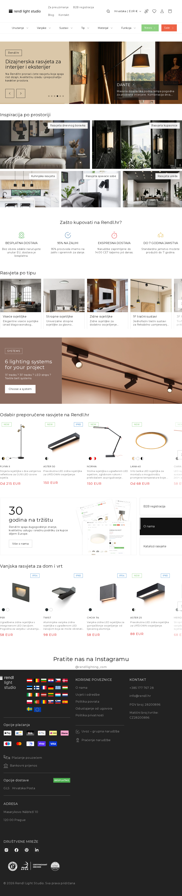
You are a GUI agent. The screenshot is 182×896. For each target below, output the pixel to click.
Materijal (103, 28)
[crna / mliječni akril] (46, 458)
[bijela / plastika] (138, 458)
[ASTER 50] (64, 441)
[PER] (20, 592)
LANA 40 (135, 466)
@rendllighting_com (91, 667)
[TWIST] (64, 592)
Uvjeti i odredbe (88, 694)
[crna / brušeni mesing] (3, 458)
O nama (81, 687)
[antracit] (3, 609)
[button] (108, 11)
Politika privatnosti (90, 715)
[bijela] (7, 458)
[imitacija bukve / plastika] (133, 458)
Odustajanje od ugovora (94, 708)
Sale (167, 27)
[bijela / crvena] (94, 458)
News (148, 27)
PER (2, 617)
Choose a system (20, 389)
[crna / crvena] (90, 458)
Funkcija (126, 28)
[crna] (177, 458)
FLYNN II (5, 466)
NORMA (92, 466)
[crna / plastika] (142, 458)
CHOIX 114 (93, 617)
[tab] (49, 96)
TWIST (47, 617)
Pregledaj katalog (24, 543)
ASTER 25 (136, 617)
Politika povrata (87, 701)
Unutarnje (18, 28)
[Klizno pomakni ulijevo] (9, 93)
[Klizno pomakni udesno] (20, 93)
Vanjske (41, 28)
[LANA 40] (151, 441)
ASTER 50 (49, 466)
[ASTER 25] (151, 592)
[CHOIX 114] (107, 592)
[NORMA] (107, 441)
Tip (83, 28)
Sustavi (63, 28)
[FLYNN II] (20, 441)
